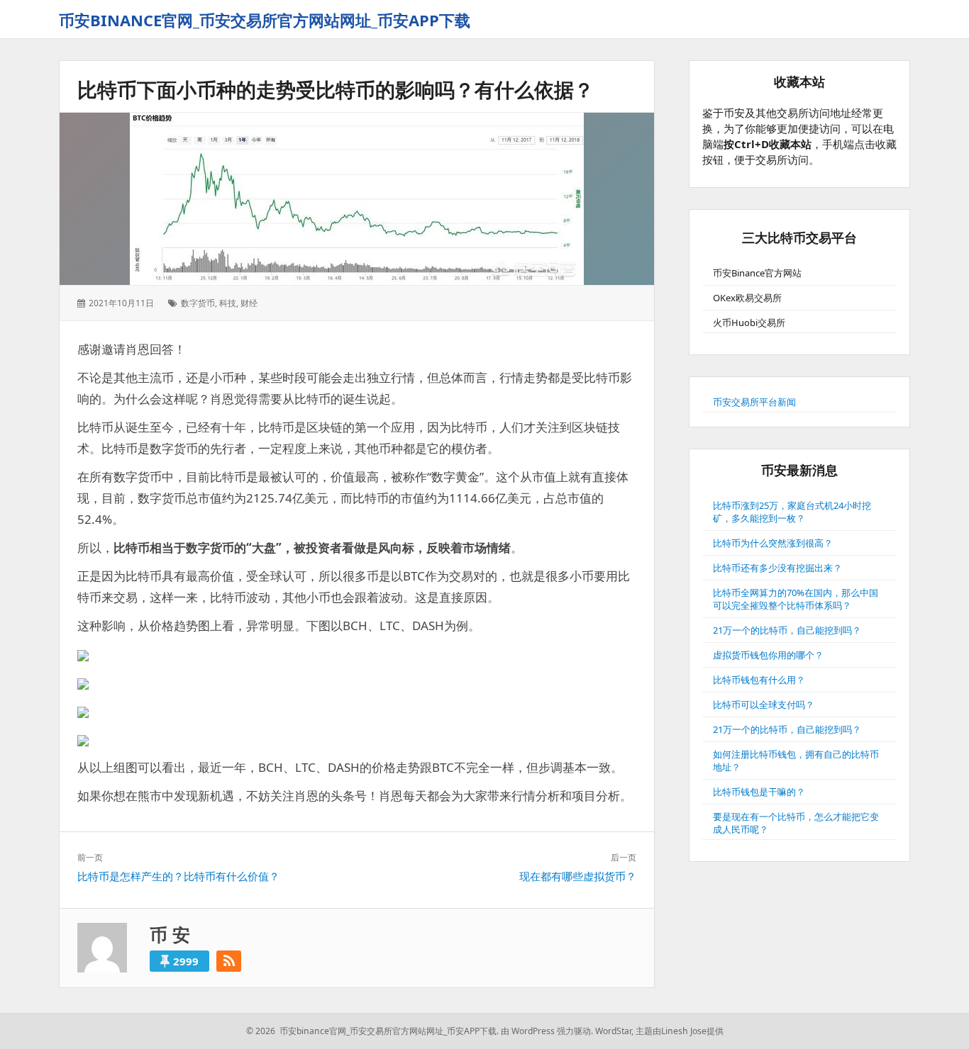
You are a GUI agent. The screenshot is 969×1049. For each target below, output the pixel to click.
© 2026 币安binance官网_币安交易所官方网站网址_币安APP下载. (372, 1031)
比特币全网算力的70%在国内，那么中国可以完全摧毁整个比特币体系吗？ (795, 599)
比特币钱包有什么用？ (759, 679)
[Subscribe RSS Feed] (228, 961)
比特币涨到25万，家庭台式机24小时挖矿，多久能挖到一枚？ (792, 511)
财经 (249, 303)
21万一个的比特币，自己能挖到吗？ (787, 630)
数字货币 (198, 303)
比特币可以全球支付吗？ (763, 704)
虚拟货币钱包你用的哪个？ (768, 655)
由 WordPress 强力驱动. (547, 1031)
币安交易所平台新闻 (754, 402)
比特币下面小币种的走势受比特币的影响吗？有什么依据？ (335, 89)
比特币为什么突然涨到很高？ (773, 543)
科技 (227, 303)
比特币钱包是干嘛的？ (759, 791)
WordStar (613, 1031)
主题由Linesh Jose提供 (680, 1031)
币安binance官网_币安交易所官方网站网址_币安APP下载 (264, 19)
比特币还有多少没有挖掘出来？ (777, 567)
